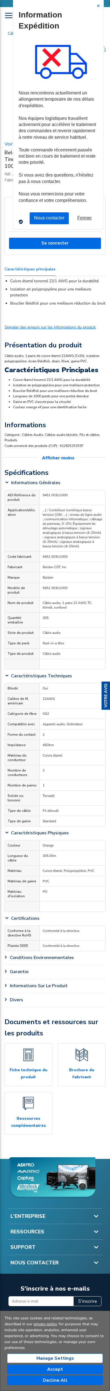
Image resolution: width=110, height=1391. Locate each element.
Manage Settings (55, 1358)
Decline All (55, 1380)
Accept (55, 1369)
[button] (106, 696)
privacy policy (45, 1324)
